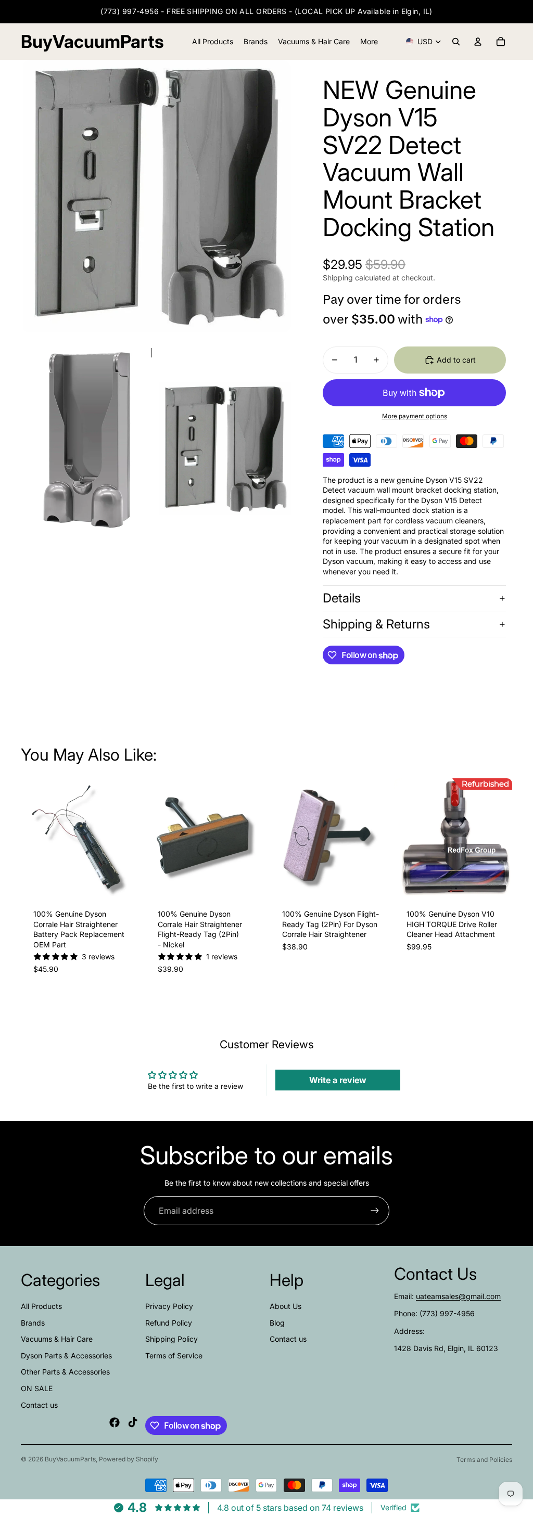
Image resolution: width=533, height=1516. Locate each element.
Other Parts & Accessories (65, 1371)
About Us (285, 1306)
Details (342, 598)
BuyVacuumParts (70, 1459)
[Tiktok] (132, 1422)
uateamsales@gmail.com (458, 1296)
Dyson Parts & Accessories (66, 1355)
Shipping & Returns (376, 624)
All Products (41, 1306)
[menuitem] (369, 41)
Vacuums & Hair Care (57, 1338)
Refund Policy (168, 1322)
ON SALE (37, 1388)
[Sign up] (375, 1210)
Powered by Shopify (128, 1459)
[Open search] (456, 41)
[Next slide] (131, 837)
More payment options (414, 416)
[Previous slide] (29, 837)
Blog (277, 1322)
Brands (33, 1322)
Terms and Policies (484, 1459)
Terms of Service (173, 1355)
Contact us (39, 1405)
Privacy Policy (169, 1306)
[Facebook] (114, 1422)
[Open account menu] (477, 41)
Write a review (337, 1080)
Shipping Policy (171, 1338)
